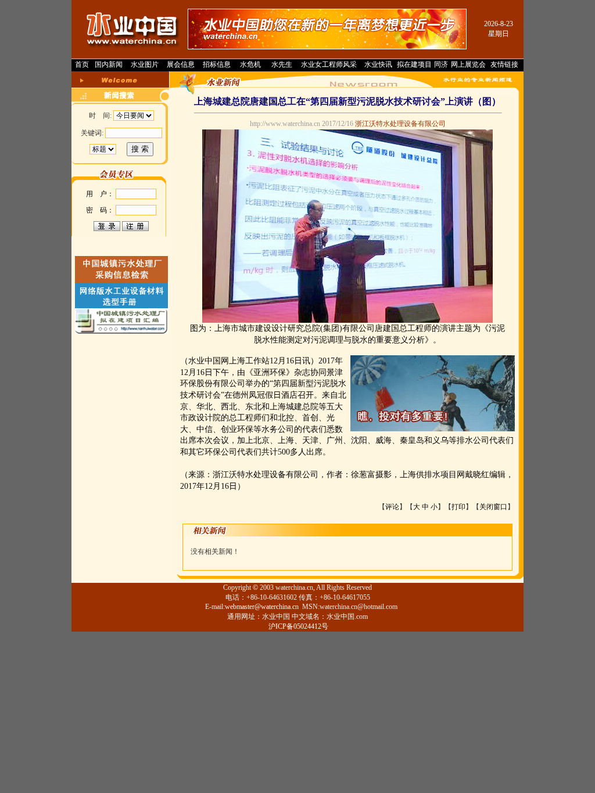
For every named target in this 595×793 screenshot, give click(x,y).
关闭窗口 (493, 507)
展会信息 (181, 64)
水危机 (250, 64)
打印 (458, 507)
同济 (441, 64)
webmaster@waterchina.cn (262, 607)
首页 (82, 64)
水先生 (281, 64)
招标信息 (217, 64)
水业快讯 (378, 64)
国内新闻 (109, 64)
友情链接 (504, 64)
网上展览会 (468, 64)
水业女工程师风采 (329, 64)
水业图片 (145, 64)
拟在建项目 (414, 64)
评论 (392, 507)
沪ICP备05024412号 (298, 626)
